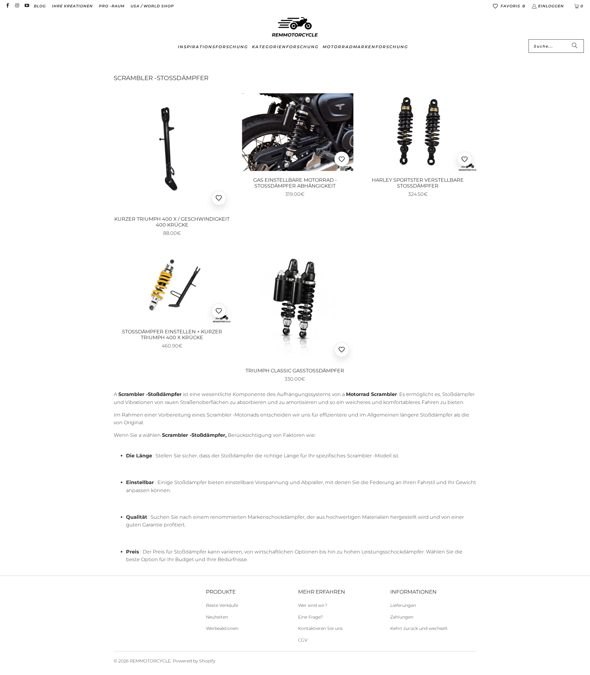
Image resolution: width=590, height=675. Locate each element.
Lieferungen (403, 605)
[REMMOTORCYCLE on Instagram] (16, 6)
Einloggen (551, 6)
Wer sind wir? (312, 605)
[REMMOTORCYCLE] (295, 27)
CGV (303, 640)
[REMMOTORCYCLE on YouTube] (26, 6)
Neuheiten (217, 617)
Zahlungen (401, 617)
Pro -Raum (111, 6)
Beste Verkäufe (222, 605)
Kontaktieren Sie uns (320, 628)
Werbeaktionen (222, 628)
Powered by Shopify (194, 661)
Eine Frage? (310, 617)
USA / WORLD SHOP (152, 6)
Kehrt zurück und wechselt (419, 628)
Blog (40, 6)
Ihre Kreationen (72, 6)
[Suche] (574, 46)
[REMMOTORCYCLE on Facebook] (7, 6)
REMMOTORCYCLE (150, 661)
